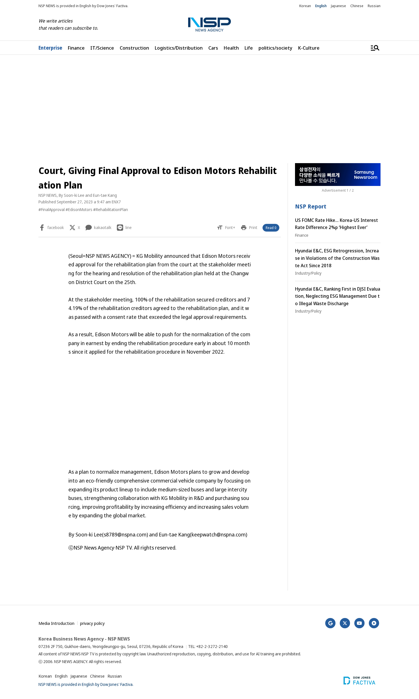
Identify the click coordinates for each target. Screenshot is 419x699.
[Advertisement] (209, 109)
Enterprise (50, 47)
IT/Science (102, 47)
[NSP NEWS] (209, 25)
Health (231, 47)
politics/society (275, 47)
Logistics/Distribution (179, 47)
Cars (213, 47)
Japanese (338, 5)
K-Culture (309, 47)
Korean (305, 5)
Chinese (356, 5)
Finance (76, 47)
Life (249, 47)
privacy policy (92, 623)
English (321, 5)
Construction (134, 47)
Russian (374, 5)
